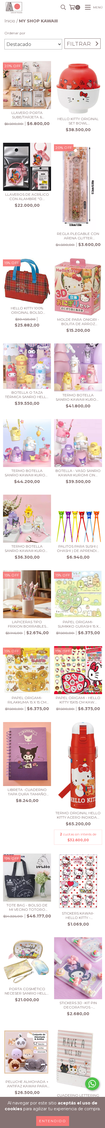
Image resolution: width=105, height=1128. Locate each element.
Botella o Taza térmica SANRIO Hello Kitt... (27, 394)
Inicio (9, 21)
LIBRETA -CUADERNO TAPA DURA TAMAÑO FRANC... (27, 791)
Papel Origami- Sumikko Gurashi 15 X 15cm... (78, 624)
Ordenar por (14, 33)
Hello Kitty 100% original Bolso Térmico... (27, 310)
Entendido (52, 1121)
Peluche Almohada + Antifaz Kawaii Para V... (27, 1083)
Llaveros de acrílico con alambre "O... (27, 196)
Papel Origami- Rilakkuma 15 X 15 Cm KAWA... (27, 700)
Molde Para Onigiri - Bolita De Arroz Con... (78, 321)
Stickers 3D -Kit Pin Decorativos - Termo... (78, 1005)
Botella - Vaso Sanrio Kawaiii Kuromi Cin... (78, 472)
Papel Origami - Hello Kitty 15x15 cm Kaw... (78, 700)
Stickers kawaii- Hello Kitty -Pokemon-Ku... (78, 915)
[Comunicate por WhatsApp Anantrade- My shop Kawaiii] (92, 1083)
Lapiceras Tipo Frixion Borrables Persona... (27, 624)
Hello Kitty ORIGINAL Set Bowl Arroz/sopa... (78, 121)
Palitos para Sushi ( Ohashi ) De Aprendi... (78, 548)
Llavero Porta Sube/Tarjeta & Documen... (27, 115)
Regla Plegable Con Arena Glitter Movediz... (78, 235)
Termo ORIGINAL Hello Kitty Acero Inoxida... (78, 815)
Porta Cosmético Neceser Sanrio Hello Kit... (27, 991)
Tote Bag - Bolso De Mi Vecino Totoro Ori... (27, 907)
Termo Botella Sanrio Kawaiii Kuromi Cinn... (78, 397)
